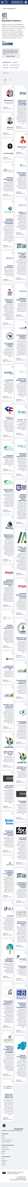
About (3, 1137)
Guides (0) (15, 62)
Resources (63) (14, 67)
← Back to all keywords (8, 8)
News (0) (5, 65)
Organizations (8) (14, 65)
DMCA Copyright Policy (21, 1178)
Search (3, 1162)
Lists (3, 1158)
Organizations (5, 1149)
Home (3, 1135)
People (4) (5, 67)
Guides (4, 1164)
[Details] (12, 87)
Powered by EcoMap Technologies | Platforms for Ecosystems (15, 1172)
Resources (4, 1147)
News (3, 1153)
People (3, 1151)
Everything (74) (7, 62)
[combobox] (17, 2)
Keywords (4, 1160)
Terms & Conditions (7, 1139)
